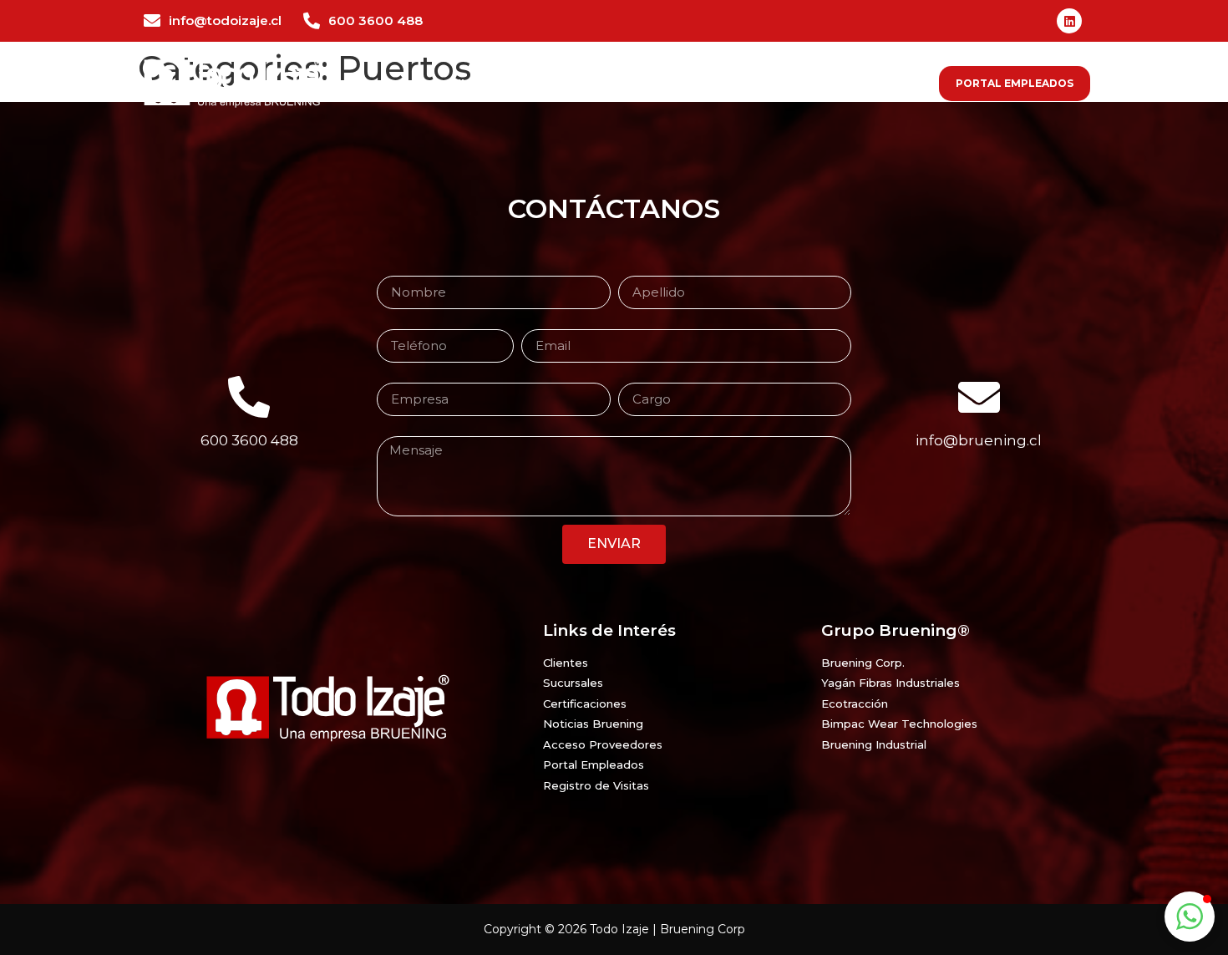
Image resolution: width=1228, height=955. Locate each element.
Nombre (401, 270)
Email (537, 323)
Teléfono (402, 323)
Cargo (635, 377)
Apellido (641, 270)
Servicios (610, 83)
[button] (1190, 917)
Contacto (901, 83)
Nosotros (537, 83)
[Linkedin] (1069, 20)
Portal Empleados (1014, 83)
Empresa (403, 377)
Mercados (741, 83)
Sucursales (820, 83)
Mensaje (401, 430)
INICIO (475, 83)
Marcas (674, 83)
